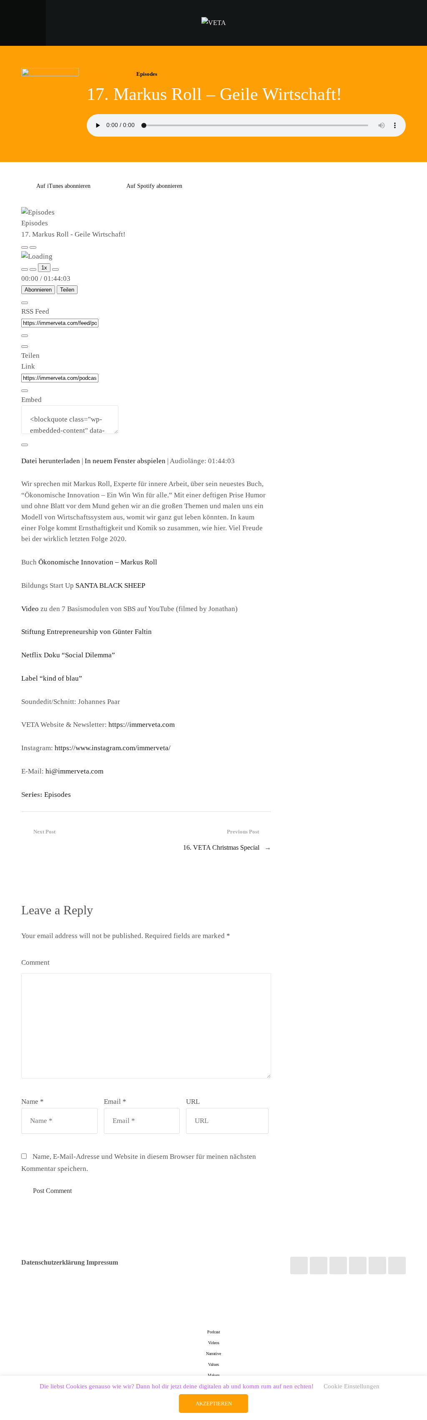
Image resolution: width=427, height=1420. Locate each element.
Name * (32, 1102)
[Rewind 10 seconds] (33, 269)
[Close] (24, 303)
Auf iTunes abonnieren (63, 185)
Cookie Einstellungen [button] (351, 1386)
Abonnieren (38, 290)
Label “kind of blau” (51, 678)
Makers (214, 1375)
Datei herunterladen (50, 461)
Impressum (102, 1262)
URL (193, 1102)
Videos (213, 1342)
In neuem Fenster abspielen (125, 461)
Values (213, 1364)
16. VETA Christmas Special (221, 847)
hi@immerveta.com (74, 771)
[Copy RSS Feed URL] (24, 335)
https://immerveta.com (141, 725)
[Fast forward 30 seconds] (55, 269)
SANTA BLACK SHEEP (110, 585)
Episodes (146, 74)
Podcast (213, 1332)
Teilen (67, 290)
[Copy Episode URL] (24, 390)
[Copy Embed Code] (24, 445)
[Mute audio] (24, 269)
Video (30, 609)
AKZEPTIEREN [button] (214, 1403)
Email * (115, 1102)
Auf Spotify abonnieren (154, 185)
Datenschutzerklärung (53, 1262)
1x (44, 268)
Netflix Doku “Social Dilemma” (68, 655)
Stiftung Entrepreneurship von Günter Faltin (86, 632)
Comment (35, 962)
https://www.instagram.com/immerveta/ (113, 748)
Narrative (213, 1353)
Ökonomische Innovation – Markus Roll (97, 562)
